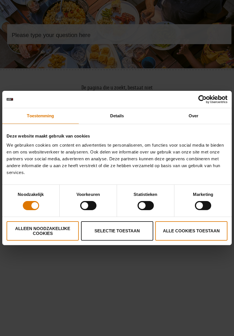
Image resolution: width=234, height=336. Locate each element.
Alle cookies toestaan (191, 230)
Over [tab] (193, 115)
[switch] (88, 205)
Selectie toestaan (117, 230)
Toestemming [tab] (40, 115)
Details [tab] (117, 115)
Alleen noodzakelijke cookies (42, 231)
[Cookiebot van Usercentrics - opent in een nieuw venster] (202, 99)
